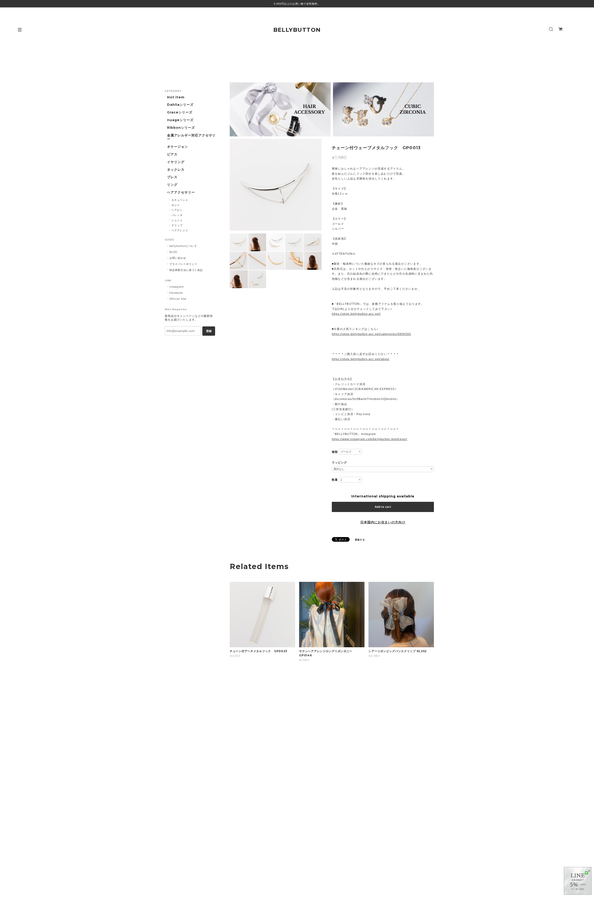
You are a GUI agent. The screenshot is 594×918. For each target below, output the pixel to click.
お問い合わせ (177, 258)
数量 (335, 479)
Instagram (176, 286)
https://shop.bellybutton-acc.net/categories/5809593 (371, 334)
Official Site (177, 298)
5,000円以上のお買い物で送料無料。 (297, 3)
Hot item (175, 97)
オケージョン (177, 147)
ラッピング (339, 462)
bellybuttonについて (183, 246)
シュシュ (177, 220)
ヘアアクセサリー (181, 192)
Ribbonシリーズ (181, 128)
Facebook (176, 292)
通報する (360, 539)
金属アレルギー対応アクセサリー (191, 137)
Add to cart (383, 507)
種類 (335, 452)
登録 (209, 331)
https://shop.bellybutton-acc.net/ (356, 314)
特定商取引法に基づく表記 (186, 270)
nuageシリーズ (180, 120)
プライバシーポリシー (183, 264)
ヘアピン (177, 210)
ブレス (172, 177)
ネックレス (175, 170)
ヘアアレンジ (179, 230)
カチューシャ (179, 200)
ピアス (172, 154)
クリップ (177, 225)
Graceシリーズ (179, 112)
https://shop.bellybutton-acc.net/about (360, 359)
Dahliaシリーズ (180, 105)
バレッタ (177, 215)
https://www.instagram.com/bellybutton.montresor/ (369, 439)
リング (172, 185)
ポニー (175, 205)
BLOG (173, 252)
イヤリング (175, 162)
